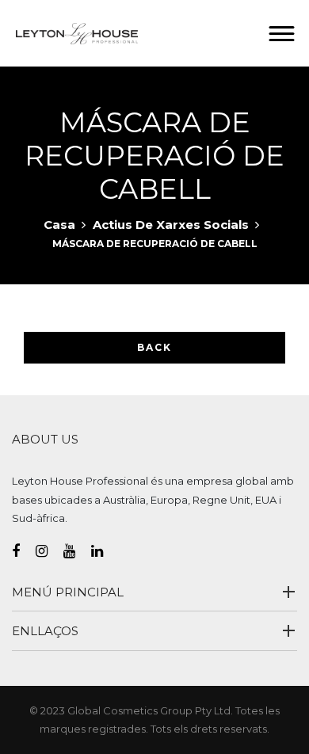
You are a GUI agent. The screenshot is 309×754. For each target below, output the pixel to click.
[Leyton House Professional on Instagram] (49, 551)
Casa (59, 224)
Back (154, 347)
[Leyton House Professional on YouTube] (77, 551)
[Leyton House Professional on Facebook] (24, 551)
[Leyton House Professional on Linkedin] (105, 551)
